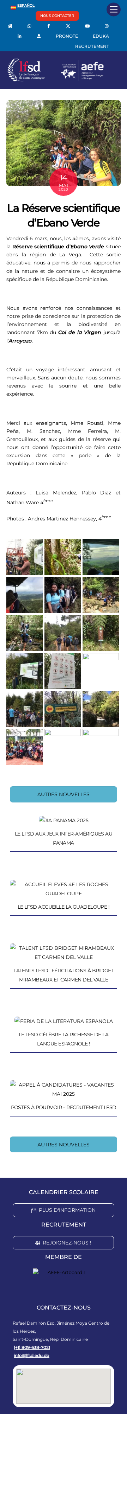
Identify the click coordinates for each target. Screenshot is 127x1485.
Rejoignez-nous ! (67, 1243)
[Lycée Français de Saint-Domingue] (55, 80)
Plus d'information (67, 1210)
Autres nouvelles (63, 794)
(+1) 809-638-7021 (32, 1347)
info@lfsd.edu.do (31, 1355)
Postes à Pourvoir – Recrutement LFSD (63, 1107)
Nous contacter (57, 15)
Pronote (67, 36)
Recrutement (92, 46)
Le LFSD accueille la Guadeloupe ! (64, 907)
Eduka (101, 36)
